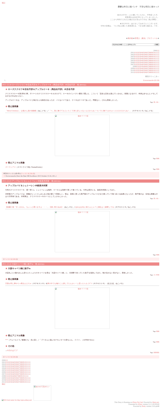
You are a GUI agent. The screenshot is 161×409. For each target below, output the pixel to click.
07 (148, 52)
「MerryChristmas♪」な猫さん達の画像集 (21, 111)
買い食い (156, 102)
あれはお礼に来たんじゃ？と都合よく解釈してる (94, 207)
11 (156, 52)
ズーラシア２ (10, 167)
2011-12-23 (6, 181)
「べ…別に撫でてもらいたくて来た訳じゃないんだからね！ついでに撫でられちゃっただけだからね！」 (90, 111)
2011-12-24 (6, 85)
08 (150, 52)
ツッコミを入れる (27, 173)
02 (137, 52)
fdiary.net (155, 402)
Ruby (144, 406)
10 (154, 52)
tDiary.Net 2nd (137, 402)
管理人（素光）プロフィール (146, 38)
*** (6, 340)
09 (152, 52)
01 (135, 52)
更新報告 (156, 352)
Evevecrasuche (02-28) (151, 80)
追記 (3, 3)
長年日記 (83, 85)
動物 (157, 158)
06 (146, 52)
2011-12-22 (6, 264)
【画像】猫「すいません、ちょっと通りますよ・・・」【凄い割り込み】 (34, 207)
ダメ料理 (156, 275)
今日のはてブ (12, 350)
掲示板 (130, 38)
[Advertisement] (133, 32)
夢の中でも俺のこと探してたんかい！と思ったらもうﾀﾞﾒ (69, 283)
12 (158, 50)
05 (143, 52)
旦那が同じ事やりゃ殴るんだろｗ (18, 283)
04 (141, 52)
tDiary (140, 404)
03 (139, 52)
